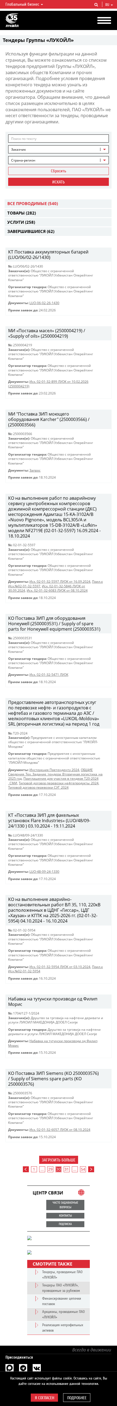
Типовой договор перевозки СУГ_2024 (38, 787)
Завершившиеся (30, 231)
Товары (21, 213)
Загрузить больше (58, 1160)
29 (50, 1169)
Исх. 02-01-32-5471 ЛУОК (48, 675)
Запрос (35, 470)
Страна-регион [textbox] (23, 160)
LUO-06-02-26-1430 (44, 303)
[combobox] (58, 149)
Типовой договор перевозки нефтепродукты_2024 (58, 783)
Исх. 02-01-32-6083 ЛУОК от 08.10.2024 (57, 590)
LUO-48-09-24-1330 (44, 872)
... (42, 1169)
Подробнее (77, 1397)
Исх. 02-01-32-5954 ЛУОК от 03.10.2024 (59, 967)
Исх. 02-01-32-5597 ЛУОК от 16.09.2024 (59, 581)
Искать (58, 182)
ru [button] (107, 5)
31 (66, 1169)
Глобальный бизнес (22, 4)
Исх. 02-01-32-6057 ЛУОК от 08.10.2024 (59, 1130)
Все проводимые (32, 203)
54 (83, 1169)
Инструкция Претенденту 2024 (54, 770)
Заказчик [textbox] (18, 149)
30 (58, 1169)
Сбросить (58, 171)
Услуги (21, 222)
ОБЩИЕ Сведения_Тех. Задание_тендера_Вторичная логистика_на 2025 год (55, 774)
